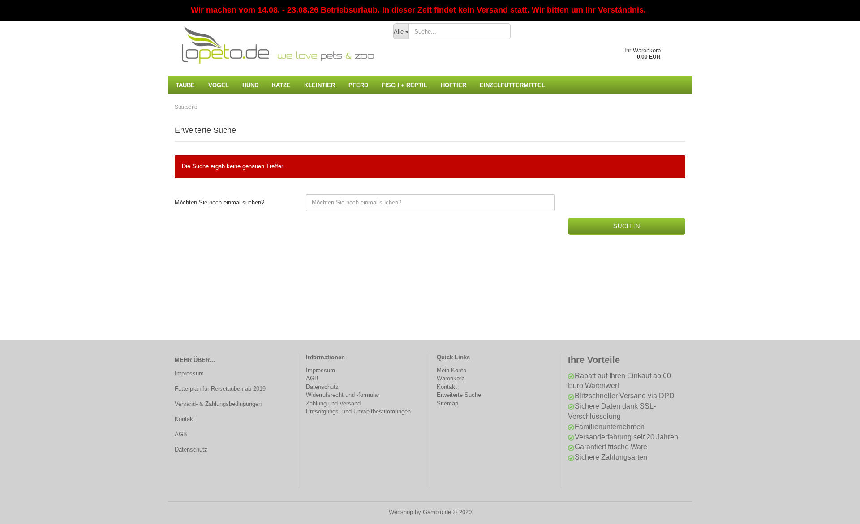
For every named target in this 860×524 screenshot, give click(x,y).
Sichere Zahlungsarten (611, 457)
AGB (181, 434)
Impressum (189, 373)
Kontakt (185, 419)
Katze (281, 85)
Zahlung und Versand (333, 403)
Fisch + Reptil (404, 85)
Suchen (626, 226)
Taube (185, 85)
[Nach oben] (835, 510)
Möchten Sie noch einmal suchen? (219, 202)
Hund (250, 85)
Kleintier (319, 85)
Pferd (358, 85)
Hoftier (453, 85)
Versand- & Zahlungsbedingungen (218, 403)
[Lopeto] (277, 44)
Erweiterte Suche (459, 395)
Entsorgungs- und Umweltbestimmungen (358, 411)
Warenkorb (450, 378)
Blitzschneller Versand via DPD (625, 396)
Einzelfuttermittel (512, 85)
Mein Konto (451, 370)
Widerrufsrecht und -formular (342, 395)
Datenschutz (191, 449)
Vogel (218, 85)
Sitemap (447, 403)
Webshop (401, 512)
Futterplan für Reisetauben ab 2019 (220, 388)
